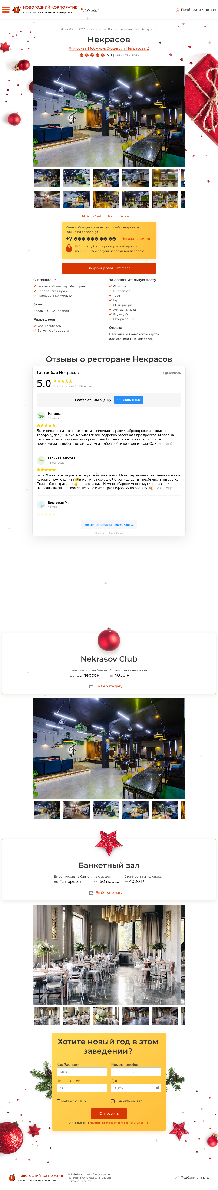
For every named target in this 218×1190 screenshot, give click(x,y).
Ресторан (125, 215)
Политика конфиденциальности (89, 1177)
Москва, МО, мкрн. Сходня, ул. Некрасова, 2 (111, 48)
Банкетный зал (91, 215)
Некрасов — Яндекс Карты (109, 533)
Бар (109, 215)
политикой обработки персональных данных (120, 1122)
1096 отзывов (126, 55)
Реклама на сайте (79, 1181)
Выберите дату (109, 686)
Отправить (109, 1114)
